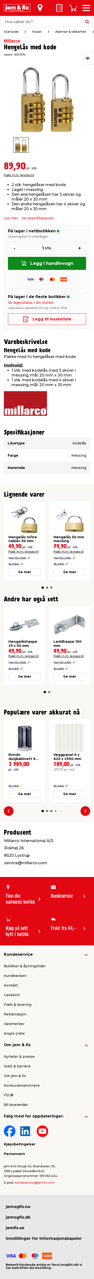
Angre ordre (14, 1033)
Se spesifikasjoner (38, 218)
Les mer (11, 218)
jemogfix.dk (18, 1217)
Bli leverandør (16, 1105)
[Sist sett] (88, 58)
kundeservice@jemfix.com (35, 1182)
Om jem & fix (17, 1045)
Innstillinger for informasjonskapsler (44, 1238)
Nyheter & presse (19, 1056)
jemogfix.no (18, 1206)
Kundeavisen (15, 976)
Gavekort (12, 995)
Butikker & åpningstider (25, 966)
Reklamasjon (15, 1014)
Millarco (12, 41)
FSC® (8, 1095)
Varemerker (14, 1024)
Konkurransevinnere (22, 1085)
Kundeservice (18, 954)
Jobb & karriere (17, 1066)
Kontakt (11, 985)
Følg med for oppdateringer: (34, 1116)
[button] (42, 587)
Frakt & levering (17, 1004)
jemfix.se (15, 1228)
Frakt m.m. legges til (19, 175)
